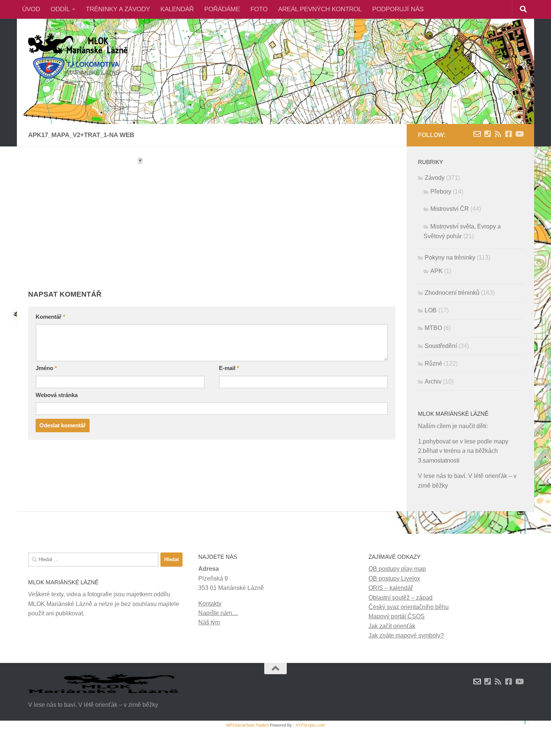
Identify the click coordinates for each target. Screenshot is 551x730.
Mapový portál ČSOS (396, 616)
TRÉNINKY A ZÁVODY (118, 9)
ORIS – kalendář (390, 588)
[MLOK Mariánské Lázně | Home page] (77, 56)
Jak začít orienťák (391, 626)
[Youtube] (519, 134)
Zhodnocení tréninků (452, 293)
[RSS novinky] (498, 134)
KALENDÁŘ (177, 9)
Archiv (433, 381)
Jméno (46, 368)
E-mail (229, 368)
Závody (435, 178)
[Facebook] (508, 134)
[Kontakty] (487, 134)
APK (436, 271)
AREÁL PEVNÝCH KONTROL (320, 9)
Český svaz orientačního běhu (408, 607)
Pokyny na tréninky (450, 257)
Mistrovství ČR (449, 209)
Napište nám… (218, 613)
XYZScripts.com (310, 725)
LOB (431, 310)
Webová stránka (57, 395)
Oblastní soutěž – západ (400, 597)
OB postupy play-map (397, 569)
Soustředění (441, 346)
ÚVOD (31, 9)
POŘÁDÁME (222, 9)
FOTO (259, 9)
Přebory (440, 191)
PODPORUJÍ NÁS (398, 9)
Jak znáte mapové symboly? (406, 635)
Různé (433, 363)
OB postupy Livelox (394, 578)
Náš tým (209, 622)
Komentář (50, 317)
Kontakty (210, 603)
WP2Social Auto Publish (247, 725)
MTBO (433, 328)
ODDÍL (60, 9)
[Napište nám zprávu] (477, 134)
